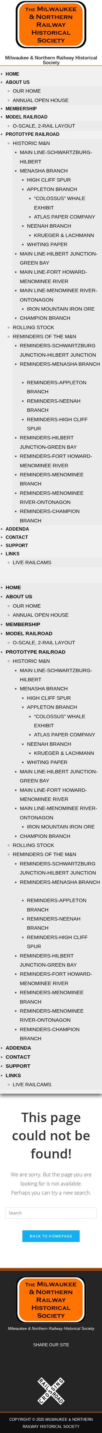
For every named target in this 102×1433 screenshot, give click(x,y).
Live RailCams (32, 562)
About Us (18, 82)
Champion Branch (45, 318)
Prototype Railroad (33, 134)
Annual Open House (41, 100)
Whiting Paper (47, 244)
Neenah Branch (49, 226)
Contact (17, 537)
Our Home (27, 91)
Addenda (17, 529)
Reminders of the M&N (44, 336)
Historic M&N (31, 143)
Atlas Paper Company (64, 217)
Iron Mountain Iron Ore (61, 309)
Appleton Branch (52, 189)
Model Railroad (27, 117)
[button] (51, 575)
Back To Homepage (51, 1236)
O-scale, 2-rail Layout (44, 126)
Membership (21, 108)
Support (17, 545)
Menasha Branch (44, 171)
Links (13, 553)
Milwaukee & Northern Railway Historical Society (51, 60)
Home (12, 74)
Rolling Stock (33, 327)
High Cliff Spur (49, 180)
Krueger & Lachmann (64, 235)
